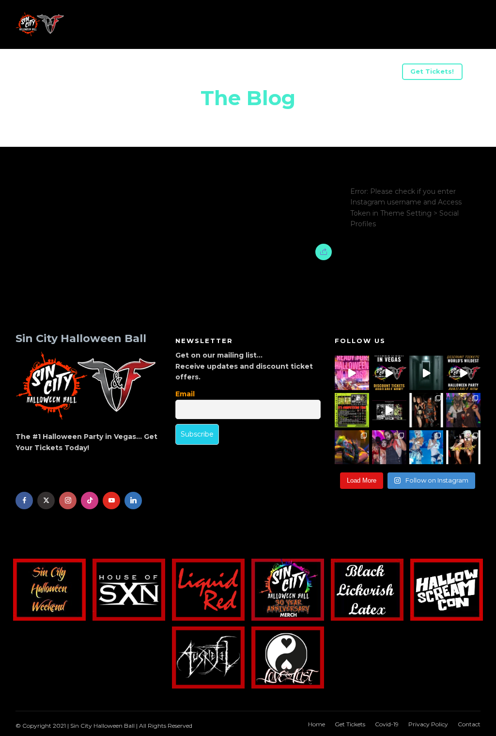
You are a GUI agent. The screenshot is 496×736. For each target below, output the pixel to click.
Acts (78, 72)
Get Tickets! (432, 71)
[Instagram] (68, 500)
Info (43, 72)
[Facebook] (24, 500)
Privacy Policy (428, 724)
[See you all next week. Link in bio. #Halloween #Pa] (352, 447)
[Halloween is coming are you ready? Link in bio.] (352, 373)
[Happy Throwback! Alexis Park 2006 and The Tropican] (426, 410)
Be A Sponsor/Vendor (174, 72)
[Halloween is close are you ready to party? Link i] (426, 447)
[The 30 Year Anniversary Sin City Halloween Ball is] (389, 373)
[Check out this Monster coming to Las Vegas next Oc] (389, 410)
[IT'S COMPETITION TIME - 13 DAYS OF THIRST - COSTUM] (352, 410)
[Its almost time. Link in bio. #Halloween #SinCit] (463, 410)
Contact (469, 724)
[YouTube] (111, 500)
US (111, 72)
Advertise (250, 72)
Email (185, 394)
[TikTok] (89, 500)
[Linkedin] (133, 500)
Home (316, 724)
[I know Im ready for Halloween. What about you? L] (426, 373)
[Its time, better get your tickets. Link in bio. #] (389, 447)
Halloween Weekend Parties (339, 72)
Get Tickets (350, 724)
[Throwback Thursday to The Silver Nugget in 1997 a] (463, 447)
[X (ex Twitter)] (46, 500)
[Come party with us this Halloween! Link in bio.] (463, 373)
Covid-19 (387, 724)
